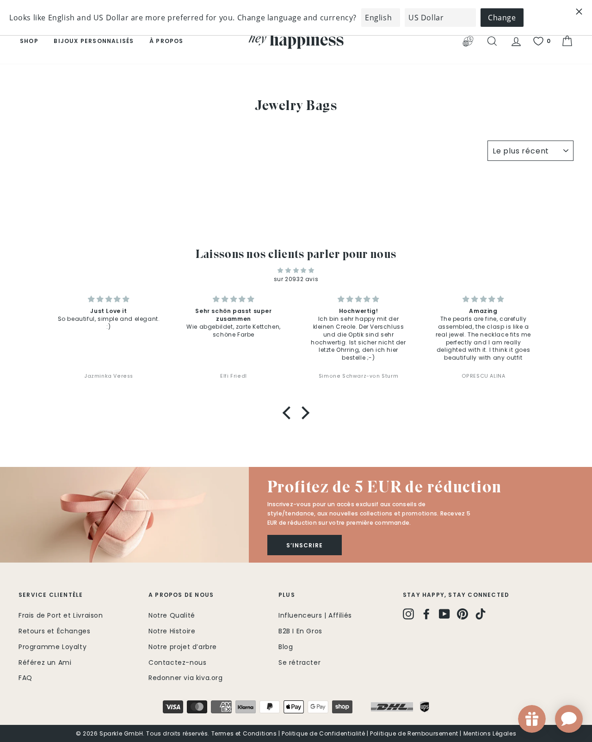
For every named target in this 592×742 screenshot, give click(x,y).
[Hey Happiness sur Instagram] (408, 613)
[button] (289, 412)
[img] (296, 270)
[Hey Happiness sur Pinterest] (462, 613)
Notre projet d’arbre (182, 646)
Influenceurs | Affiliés (315, 615)
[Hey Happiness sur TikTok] (480, 613)
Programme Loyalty (52, 646)
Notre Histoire (171, 631)
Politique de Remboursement (414, 733)
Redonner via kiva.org (185, 677)
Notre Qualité (171, 615)
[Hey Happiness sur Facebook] (426, 613)
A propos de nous (181, 595)
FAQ (25, 677)
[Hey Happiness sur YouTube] (444, 613)
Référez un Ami (44, 662)
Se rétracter (299, 662)
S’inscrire (304, 545)
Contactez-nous (177, 662)
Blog (285, 646)
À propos (166, 41)
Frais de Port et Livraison (60, 615)
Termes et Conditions (244, 733)
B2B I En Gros (300, 631)
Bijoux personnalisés (94, 41)
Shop (29, 41)
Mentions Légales (490, 733)
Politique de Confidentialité (323, 733)
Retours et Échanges (54, 631)
